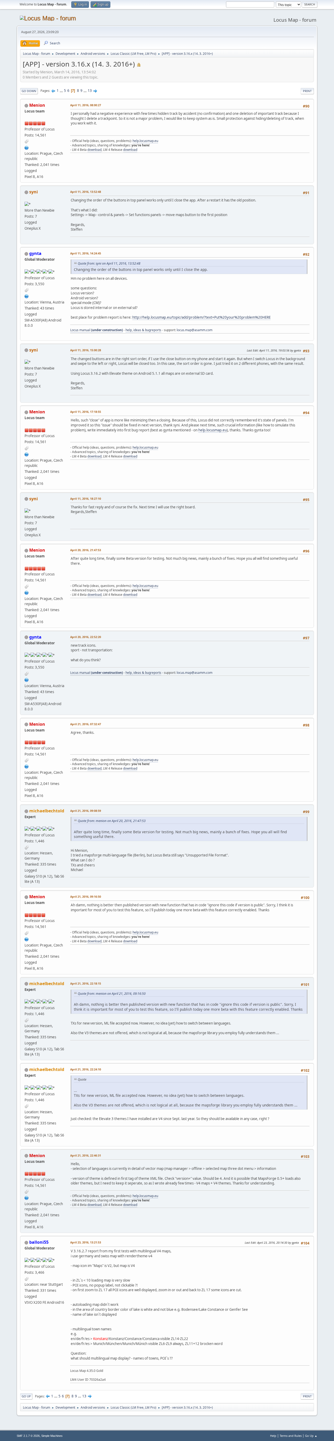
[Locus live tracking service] (27, 296)
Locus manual (96, 330)
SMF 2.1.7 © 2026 (28, 1435)
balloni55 (39, 1242)
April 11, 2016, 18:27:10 (85, 499)
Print (307, 91)
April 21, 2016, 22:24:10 (85, 1069)
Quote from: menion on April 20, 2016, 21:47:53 (112, 821)
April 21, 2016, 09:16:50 (85, 896)
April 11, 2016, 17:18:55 (85, 412)
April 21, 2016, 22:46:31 (85, 1155)
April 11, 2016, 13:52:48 (85, 192)
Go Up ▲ (311, 1436)
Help (273, 1436)
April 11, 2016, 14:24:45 (85, 253)
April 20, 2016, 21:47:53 (85, 550)
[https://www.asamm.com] (27, 147)
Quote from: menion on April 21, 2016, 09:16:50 (112, 993)
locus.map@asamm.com (194, 330)
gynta (35, 253)
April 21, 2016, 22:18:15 (85, 983)
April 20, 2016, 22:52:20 (85, 637)
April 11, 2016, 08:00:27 (85, 105)
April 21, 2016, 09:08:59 (85, 811)
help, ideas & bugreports (143, 330)
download (94, 149)
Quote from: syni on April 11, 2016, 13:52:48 (109, 263)
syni (33, 192)
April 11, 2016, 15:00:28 (85, 350)
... (62, 90)
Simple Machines (52, 1435)
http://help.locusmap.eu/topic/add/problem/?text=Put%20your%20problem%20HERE (201, 317)
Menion (37, 105)
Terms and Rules (291, 1436)
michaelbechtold (46, 811)
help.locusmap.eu (145, 141)
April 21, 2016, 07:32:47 (85, 724)
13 (90, 90)
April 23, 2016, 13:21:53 (85, 1242)
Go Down (29, 91)
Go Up (26, 1396)
